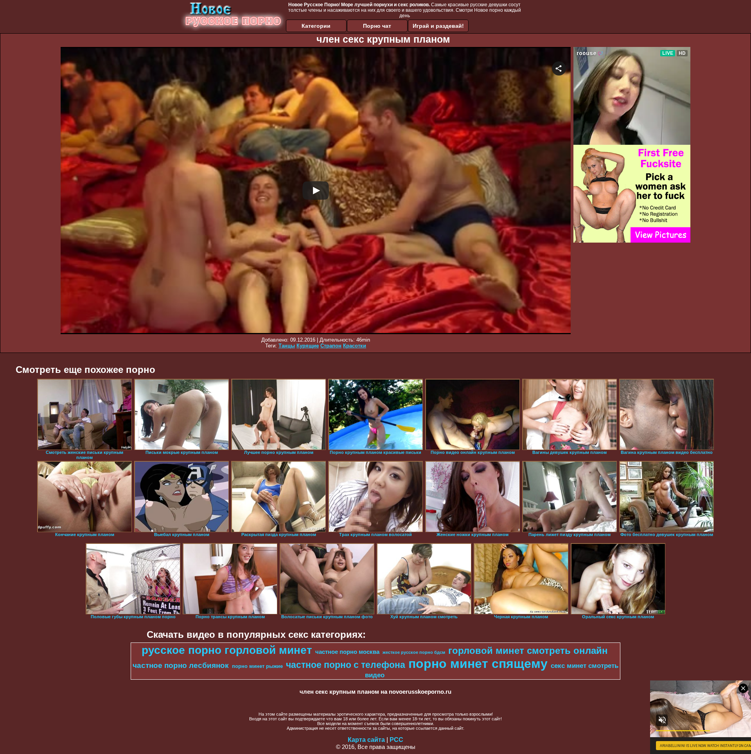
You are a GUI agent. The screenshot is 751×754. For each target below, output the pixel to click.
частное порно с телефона (345, 665)
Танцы (286, 346)
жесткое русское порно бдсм (414, 652)
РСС (396, 739)
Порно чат (377, 26)
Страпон (330, 346)
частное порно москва (347, 652)
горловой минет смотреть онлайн (528, 650)
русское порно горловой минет (227, 650)
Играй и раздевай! (438, 26)
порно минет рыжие (257, 666)
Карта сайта (366, 739)
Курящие (307, 346)
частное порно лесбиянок (181, 665)
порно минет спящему (478, 664)
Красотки (354, 346)
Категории (316, 26)
